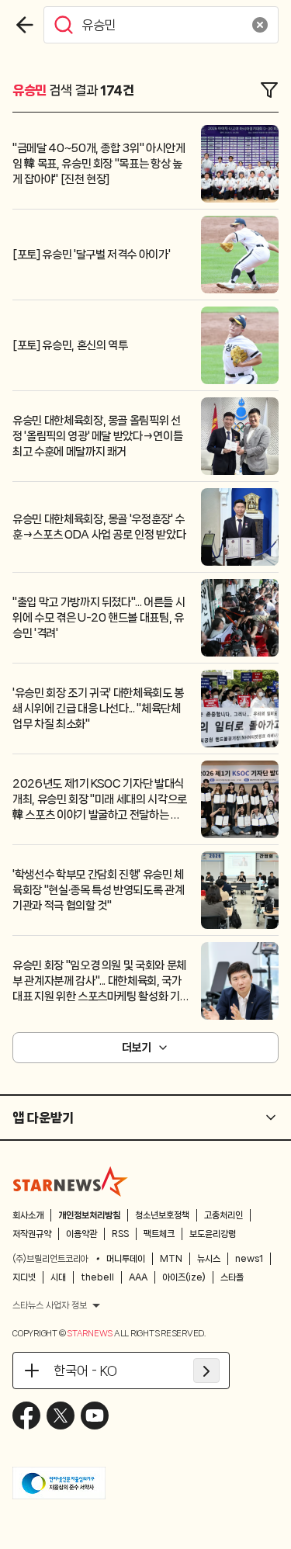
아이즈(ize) (184, 1277)
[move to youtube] (95, 1415)
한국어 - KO (85, 1370)
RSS (120, 1234)
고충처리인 (223, 1215)
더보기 (136, 1047)
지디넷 (24, 1277)
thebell (97, 1277)
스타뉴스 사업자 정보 (49, 1305)
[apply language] (206, 1370)
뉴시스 (208, 1258)
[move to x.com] (60, 1415)
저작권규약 (31, 1234)
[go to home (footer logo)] (70, 1181)
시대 (58, 1277)
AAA (138, 1277)
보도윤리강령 (212, 1234)
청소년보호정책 (162, 1215)
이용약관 (81, 1234)
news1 (249, 1258)
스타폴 (232, 1277)
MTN (171, 1258)
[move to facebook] (26, 1415)
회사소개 (27, 1215)
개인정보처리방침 (89, 1215)
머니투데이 (125, 1258)
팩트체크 (159, 1234)
